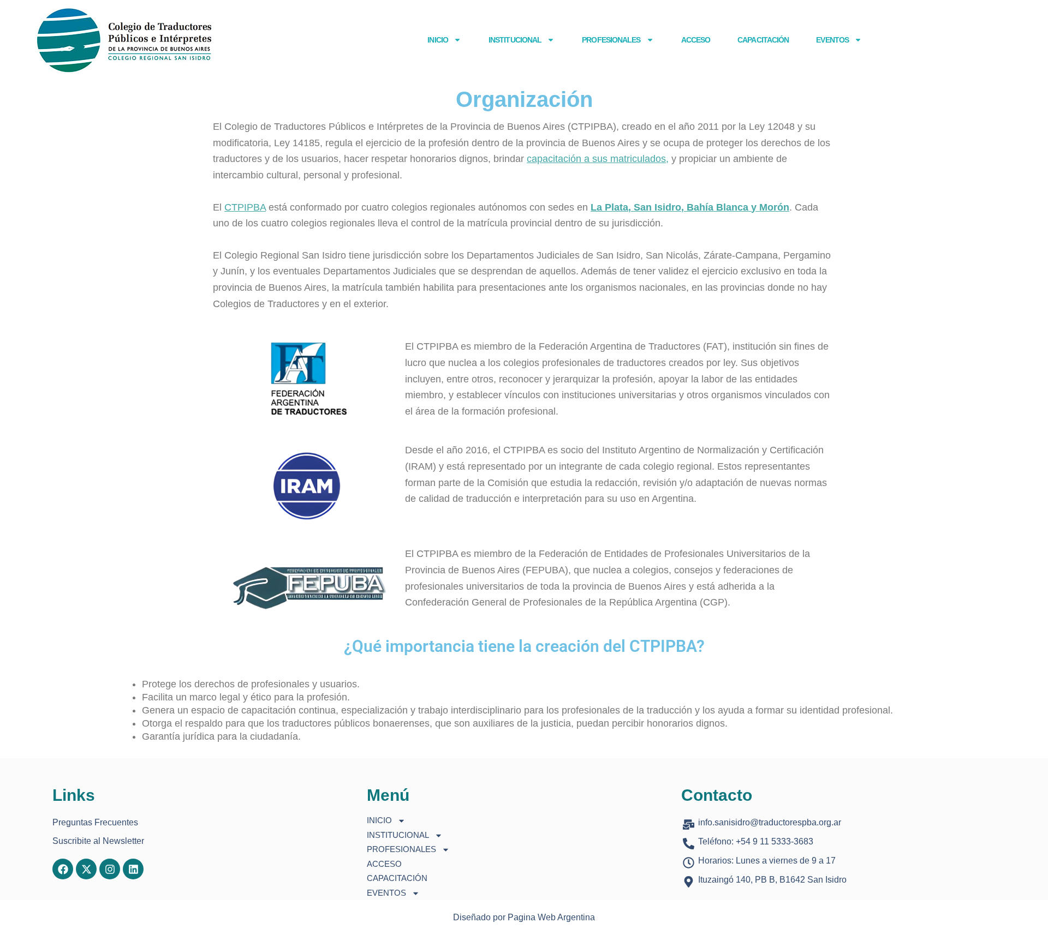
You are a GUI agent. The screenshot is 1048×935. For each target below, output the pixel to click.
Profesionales (611, 39)
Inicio (437, 39)
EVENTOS (832, 39)
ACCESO (696, 39)
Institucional (515, 39)
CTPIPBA (245, 207)
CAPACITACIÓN (763, 39)
